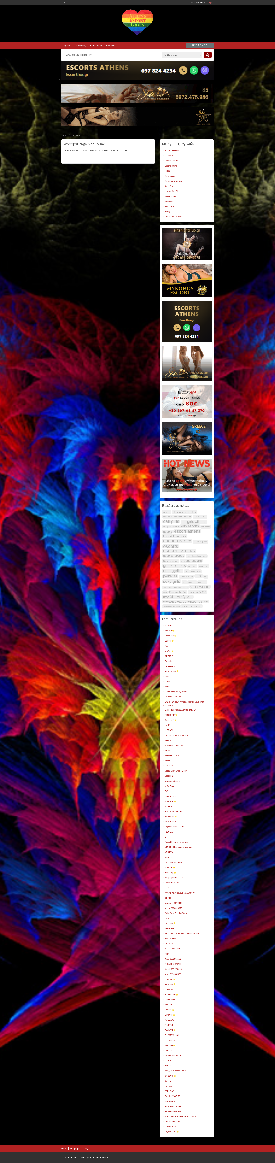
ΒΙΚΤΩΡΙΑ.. (169, 656)
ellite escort (205, 527)
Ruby (167, 646)
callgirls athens (194, 522)
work (165, 592)
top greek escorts (181, 587)
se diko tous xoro (186, 577)
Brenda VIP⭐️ (171, 817)
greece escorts (191, 560)
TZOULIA (169, 832)
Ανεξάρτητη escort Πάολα (175, 1071)
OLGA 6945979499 (173, 964)
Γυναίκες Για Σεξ (178, 592)
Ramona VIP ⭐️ (171, 994)
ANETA (168, 1066)
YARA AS (168, 1050)
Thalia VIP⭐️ (170, 1030)
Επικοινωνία (96, 45)
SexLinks (110, 45)
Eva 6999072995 (172, 883)
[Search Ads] (208, 55)
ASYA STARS (170, 939)
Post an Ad (200, 45)
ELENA (168, 1061)
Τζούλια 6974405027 (174, 1122)
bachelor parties (200, 517)
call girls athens (171, 526)
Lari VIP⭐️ (169, 641)
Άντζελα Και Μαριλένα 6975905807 (180, 893)
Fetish (167, 171)
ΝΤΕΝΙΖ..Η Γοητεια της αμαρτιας (178, 847)
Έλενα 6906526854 (173, 1111)
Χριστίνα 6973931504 (174, 745)
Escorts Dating (171, 166)
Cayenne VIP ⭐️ (172, 1132)
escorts (170, 546)
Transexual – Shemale (174, 217)
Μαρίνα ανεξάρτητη (173, 781)
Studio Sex (169, 206)
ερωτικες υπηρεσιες (192, 606)
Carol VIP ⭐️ (170, 923)
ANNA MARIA (170, 796)
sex (198, 576)
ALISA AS (169, 1025)
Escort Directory (174, 536)
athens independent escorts (177, 516)
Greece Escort (170, 561)
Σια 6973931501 (172, 1035)
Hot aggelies (172, 571)
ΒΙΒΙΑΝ (168, 898)
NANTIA (168, 740)
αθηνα (203, 601)
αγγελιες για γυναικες (179, 601)
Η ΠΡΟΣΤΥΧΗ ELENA (174, 811)
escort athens (187, 531)
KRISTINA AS (170, 1101)
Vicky (167, 954)
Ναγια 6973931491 (173, 974)
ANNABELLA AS (172, 756)
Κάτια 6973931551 (173, 959)
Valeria (168, 687)
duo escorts (190, 526)
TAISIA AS (169, 766)
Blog (86, 1148)
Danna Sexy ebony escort (176, 692)
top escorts (167, 587)
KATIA (167, 681)
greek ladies (203, 566)
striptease (192, 582)
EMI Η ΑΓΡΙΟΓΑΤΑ (172, 1096)
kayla (187, 571)
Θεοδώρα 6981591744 (174, 862)
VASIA (167, 761)
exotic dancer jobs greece (197, 556)
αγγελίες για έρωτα (178, 597)
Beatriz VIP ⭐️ (171, 720)
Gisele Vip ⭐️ (170, 872)
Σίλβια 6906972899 (173, 697)
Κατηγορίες (80, 45)
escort (167, 531)
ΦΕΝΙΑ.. (168, 750)
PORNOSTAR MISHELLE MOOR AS (180, 1116)
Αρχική (67, 45)
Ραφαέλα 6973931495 (174, 827)
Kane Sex (169, 186)
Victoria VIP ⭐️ (171, 715)
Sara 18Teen (170, 822)
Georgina (169, 776)
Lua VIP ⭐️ (169, 1010)
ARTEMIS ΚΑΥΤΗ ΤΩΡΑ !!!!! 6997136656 (182, 933)
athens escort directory (184, 512)
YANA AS (168, 1005)
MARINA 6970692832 (174, 1055)
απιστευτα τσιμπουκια (171, 606)
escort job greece (200, 542)
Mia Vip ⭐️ (169, 651)
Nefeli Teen (169, 786)
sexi (205, 577)
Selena (168, 1081)
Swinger (168, 212)
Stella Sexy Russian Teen (176, 913)
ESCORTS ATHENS (179, 551)
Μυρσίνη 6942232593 (174, 903)
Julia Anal (169, 626)
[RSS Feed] (63, 2)
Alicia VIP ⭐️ (170, 984)
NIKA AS (168, 806)
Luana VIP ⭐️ (170, 636)
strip (184, 582)
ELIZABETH (170, 1040)
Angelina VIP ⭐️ (172, 671)
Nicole (167, 676)
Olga (167, 918)
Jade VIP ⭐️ (170, 867)
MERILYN (169, 852)
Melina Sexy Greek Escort (176, 771)
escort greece (177, 541)
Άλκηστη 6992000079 (174, 878)
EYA (166, 791)
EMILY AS (169, 1086)
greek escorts (174, 566)
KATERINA (169, 928)
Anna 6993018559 (173, 1106)
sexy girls (171, 581)
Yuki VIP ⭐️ (170, 631)
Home (64, 135)
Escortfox (169, 661)
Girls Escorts (170, 176)
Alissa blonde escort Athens (176, 842)
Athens (166, 512)
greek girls (192, 566)
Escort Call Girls (171, 161)
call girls (171, 521)
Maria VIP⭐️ (170, 1045)
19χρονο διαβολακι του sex (176, 735)
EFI (166, 837)
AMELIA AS (169, 1020)
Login (210, 3)
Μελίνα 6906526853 (173, 908)
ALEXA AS (169, 730)
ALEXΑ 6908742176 (173, 949)
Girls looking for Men (173, 181)
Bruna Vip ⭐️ (170, 1076)
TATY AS (168, 888)
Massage (169, 201)
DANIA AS (169, 989)
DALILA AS (169, 1091)
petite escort (196, 571)
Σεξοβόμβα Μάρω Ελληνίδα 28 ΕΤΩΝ (181, 710)
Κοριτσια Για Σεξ (197, 592)
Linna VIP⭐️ (170, 979)
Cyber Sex (169, 156)
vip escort (200, 587)
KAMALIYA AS (171, 1000)
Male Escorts (170, 196)
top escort (202, 582)
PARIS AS (169, 944)
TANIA (167, 725)
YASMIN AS (170, 666)
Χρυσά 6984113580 (173, 969)
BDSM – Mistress (172, 151)
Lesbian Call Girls (172, 191)
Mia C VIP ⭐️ (170, 801)
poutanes (170, 576)
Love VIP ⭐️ (170, 1015)
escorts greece (173, 555)
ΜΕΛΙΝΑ (168, 857)
